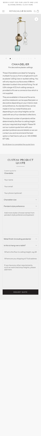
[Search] (35, 11)
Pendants (14, 76)
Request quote (20, 292)
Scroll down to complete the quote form (19, 144)
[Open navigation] (3, 11)
